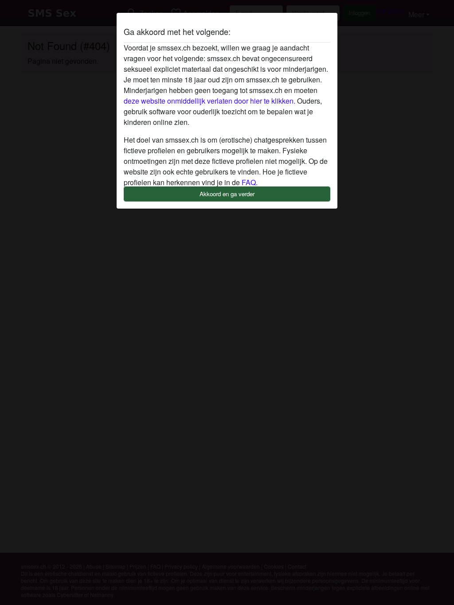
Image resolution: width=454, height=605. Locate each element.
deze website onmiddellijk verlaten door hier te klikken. (209, 101)
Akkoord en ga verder (227, 194)
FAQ (249, 182)
